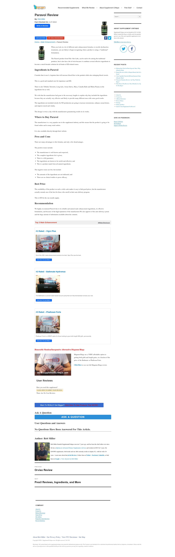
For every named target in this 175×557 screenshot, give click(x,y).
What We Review (88, 7)
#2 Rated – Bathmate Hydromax (51, 271)
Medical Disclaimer (40, 513)
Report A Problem (118, 121)
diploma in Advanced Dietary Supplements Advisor (71, 448)
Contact (139, 7)
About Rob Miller (39, 537)
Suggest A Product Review (120, 125)
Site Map (82, 537)
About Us (38, 509)
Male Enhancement (48, 42)
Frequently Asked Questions (42, 518)
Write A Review (42, 26)
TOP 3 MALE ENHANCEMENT (55, 38)
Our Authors (39, 517)
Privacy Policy (119, 101)
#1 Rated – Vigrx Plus (46, 231)
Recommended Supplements (68, 7)
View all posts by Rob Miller (69, 459)
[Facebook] (105, 38)
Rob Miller (41, 19)
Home (37, 42)
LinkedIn (101, 455)
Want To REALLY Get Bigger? (69, 405)
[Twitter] (109, 38)
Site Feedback (117, 123)
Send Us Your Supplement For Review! (125, 106)
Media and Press (120, 104)
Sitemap (118, 102)
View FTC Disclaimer (69, 537)
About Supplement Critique (109, 7)
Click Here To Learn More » (44, 259)
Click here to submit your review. (49, 390)
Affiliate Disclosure (121, 99)
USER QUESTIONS (41, 38)
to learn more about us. (122, 42)
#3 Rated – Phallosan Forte (48, 312)
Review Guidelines (40, 520)
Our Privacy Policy (54, 537)
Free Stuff (127, 7)
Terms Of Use (39, 515)
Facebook (95, 455)
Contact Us (38, 511)
